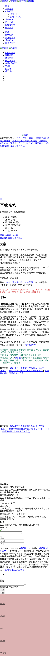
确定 (2, 593)
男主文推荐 (10, 61)
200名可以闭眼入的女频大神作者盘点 (26, 371)
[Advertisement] (25, 109)
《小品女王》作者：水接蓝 (24, 141)
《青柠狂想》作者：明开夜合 (29, 143)
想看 (3, 235)
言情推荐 (9, 55)
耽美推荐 (9, 58)
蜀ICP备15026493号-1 (14, 570)
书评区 (8, 66)
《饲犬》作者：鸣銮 (23, 138)
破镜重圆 (8, 238)
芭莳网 (42, 548)
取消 (2, 590)
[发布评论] (1, 536)
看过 (10, 235)
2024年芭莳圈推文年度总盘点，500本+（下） (29, 429)
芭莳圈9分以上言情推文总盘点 (16, 431)
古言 (2, 238)
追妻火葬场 (17, 238)
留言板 (8, 69)
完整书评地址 (31, 345)
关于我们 (9, 71)
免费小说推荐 (11, 63)
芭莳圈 (18, 358)
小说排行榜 (10, 52)
